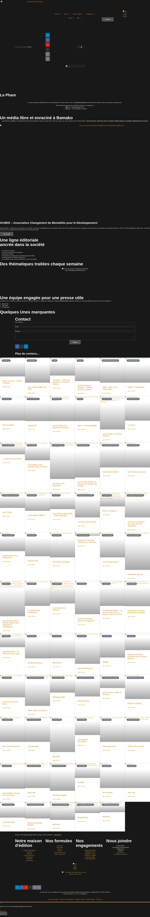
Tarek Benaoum (109, 746)
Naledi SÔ (32, 425)
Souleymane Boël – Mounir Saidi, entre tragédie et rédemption (11, 624)
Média (70, 18)
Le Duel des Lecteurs (12, 459)
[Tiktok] (47, 59)
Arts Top (131, 792)
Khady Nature (84, 701)
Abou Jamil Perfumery (37, 710)
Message (17, 331)
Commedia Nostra (110, 562)
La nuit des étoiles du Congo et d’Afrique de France (87, 484)
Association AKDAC (36, 515)
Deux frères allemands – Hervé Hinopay (62, 515)
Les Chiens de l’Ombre (59, 609)
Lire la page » (7, 386)
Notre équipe (57, 834)
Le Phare (131, 425)
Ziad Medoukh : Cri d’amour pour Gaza (11, 653)
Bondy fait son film (136, 746)
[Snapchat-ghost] (47, 54)
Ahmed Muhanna (35, 663)
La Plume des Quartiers (59, 484)
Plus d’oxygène (109, 511)
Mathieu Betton (76, 894)
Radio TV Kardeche (136, 387)
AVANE (106, 662)
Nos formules (58, 841)
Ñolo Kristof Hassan (11, 746)
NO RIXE (56, 757)
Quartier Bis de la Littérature (10, 557)
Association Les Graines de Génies (61, 426)
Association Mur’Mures (83, 740)
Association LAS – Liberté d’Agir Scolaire (37, 466)
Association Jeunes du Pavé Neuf (11, 794)
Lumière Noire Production (34, 611)
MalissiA (56, 824)
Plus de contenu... (27, 353)
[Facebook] (47, 40)
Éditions (57, 14)
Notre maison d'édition (28, 843)
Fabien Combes (134, 703)
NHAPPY (106, 817)
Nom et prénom (19, 322)
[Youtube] (47, 44)
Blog (78, 18)
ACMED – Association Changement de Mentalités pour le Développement (48, 222)
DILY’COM (7, 512)
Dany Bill (32, 792)
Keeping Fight (59, 697)
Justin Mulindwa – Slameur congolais (86, 620)
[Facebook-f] (17, 346)
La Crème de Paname (87, 522)
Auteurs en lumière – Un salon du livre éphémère (137, 524)
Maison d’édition (77, 14)
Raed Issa (57, 663)
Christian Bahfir (59, 795)
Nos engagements (89, 843)
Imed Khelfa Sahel (111, 472)
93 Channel (107, 792)
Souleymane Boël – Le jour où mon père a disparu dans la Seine (112, 612)
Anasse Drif (33, 561)
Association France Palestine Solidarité (136, 612)
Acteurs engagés (22, 46)
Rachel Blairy (8, 425)
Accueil (16, 46)
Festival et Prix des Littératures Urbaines (87, 541)
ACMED (81, 782)
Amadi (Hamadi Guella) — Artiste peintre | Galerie (85, 388)
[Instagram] (47, 49)
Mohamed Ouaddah (61, 562)
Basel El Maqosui (85, 668)
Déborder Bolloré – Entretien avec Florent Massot (137, 657)
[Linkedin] (47, 35)
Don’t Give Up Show (136, 472)
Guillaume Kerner (135, 574)
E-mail (16, 326)
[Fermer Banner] (3, 913)
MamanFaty (83, 817)
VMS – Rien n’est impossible (110, 388)
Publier (66, 14)
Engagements (89, 14)
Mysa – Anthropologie (87, 425)
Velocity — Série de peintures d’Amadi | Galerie (61, 382)
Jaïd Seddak (33, 746)
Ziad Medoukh (9, 822)
